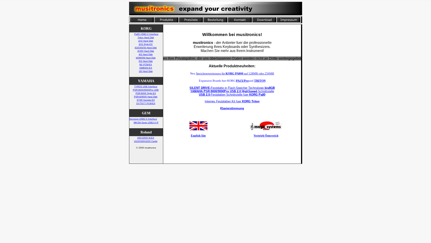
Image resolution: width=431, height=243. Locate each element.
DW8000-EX (145, 68)
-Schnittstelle (232, 91)
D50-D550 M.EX (145, 138)
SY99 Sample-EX (146, 100)
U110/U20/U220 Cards (145, 141)
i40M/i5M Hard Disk (146, 57)
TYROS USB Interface (145, 86)
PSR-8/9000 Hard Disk (145, 96)
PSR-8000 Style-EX (146, 93)
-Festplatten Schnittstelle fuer (232, 94)
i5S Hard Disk (146, 61)
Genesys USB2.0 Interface (143, 119)
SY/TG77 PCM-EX (145, 103)
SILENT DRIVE (199, 88)
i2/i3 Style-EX (146, 44)
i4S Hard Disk (146, 54)
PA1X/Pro (242, 80)
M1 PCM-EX (145, 64)
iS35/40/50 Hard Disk (146, 47)
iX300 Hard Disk (145, 51)
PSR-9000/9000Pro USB (146, 90)
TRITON (260, 80)
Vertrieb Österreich (266, 135)
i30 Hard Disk (146, 71)
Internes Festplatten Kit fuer (232, 101)
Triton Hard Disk (146, 37)
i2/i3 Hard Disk (145, 41)
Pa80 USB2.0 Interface (146, 34)
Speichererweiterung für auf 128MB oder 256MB (235, 73)
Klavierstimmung (232, 108)
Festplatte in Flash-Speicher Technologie (243, 88)
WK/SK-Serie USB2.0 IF (146, 122)
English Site (198, 135)
